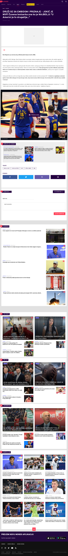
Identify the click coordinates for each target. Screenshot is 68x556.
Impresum (14, 552)
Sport (4, 8)
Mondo (3, 544)
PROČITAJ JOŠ (6, 452)
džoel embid (28, 168)
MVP (22, 168)
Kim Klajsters (15, 168)
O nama (2, 552)
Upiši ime (5, 198)
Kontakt (19, 552)
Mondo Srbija (11, 544)
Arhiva (35, 552)
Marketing (8, 552)
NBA (34, 168)
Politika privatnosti (5, 553)
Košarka (7, 8)
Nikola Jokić (7, 168)
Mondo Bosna (20, 544)
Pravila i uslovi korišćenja (17, 553)
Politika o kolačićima (27, 552)
